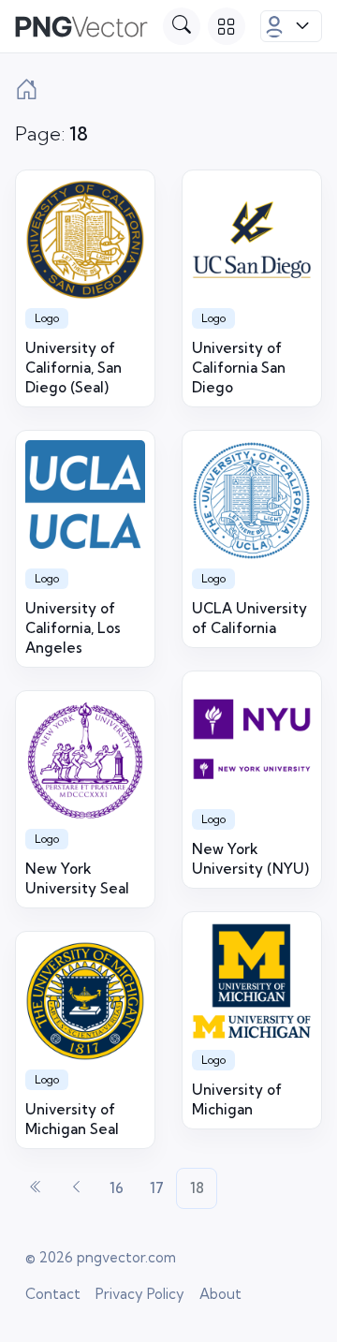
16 (117, 1188)
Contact (53, 1294)
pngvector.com (126, 1257)
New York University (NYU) (250, 858)
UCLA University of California (249, 618)
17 (157, 1188)
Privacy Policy (139, 1294)
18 (197, 1188)
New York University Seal (77, 878)
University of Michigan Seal (72, 1119)
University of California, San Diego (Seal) (73, 367)
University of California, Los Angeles (73, 627)
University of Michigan (237, 1099)
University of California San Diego (239, 367)
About (220, 1294)
